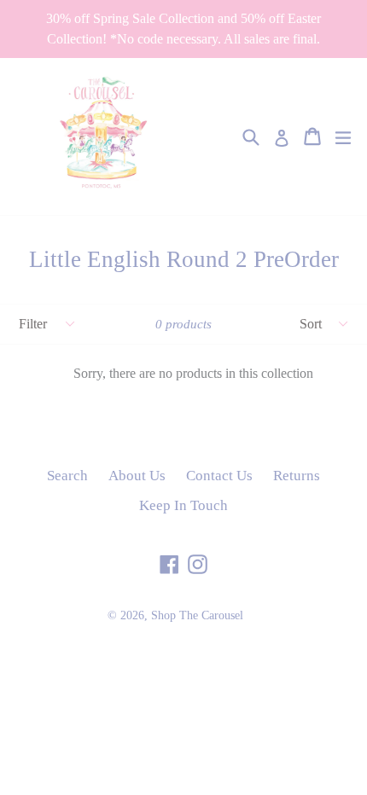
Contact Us (219, 475)
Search (67, 475)
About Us (137, 475)
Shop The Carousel (197, 615)
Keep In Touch (183, 505)
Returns (296, 475)
